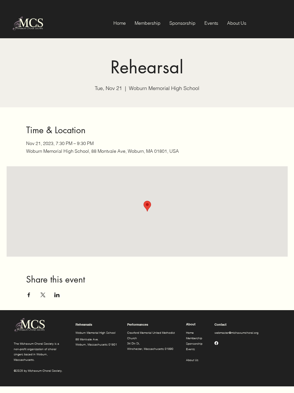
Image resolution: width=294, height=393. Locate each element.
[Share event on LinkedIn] (57, 295)
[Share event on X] (43, 295)
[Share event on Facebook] (29, 295)
